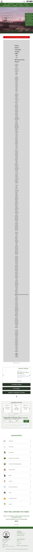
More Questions (16, 271)
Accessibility (21, 295)
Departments (15, 5)
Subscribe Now (26, 168)
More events (16, 160)
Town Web (17, 295)
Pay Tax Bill (16, 135)
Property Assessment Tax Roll (16, 139)
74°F (24, 1)
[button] (4, 74)
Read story (19, 127)
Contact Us (27, 5)
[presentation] (3, 122)
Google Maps (22, 103)
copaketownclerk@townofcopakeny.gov (22, 292)
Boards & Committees (6, 5)
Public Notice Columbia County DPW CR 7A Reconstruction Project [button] (15, 109)
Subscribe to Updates (24, 171)
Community (21, 5)
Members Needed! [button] (16, 109)
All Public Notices (16, 131)
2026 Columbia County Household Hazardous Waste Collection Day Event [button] (17, 109)
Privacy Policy (26, 295)
